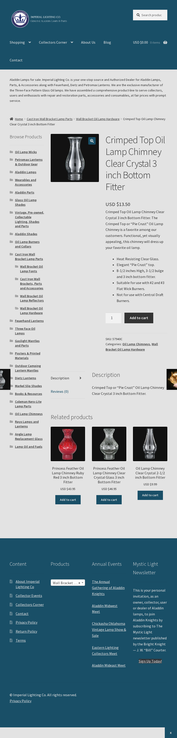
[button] (92, 141)
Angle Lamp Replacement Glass (29, 436)
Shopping (17, 42)
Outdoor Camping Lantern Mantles (28, 368)
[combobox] (68, 582)
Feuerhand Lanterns (29, 321)
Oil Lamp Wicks (26, 152)
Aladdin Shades (26, 234)
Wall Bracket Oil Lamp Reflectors (32, 298)
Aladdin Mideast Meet (109, 665)
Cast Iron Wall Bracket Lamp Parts (50, 119)
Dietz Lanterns (25, 378)
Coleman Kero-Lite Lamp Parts (28, 403)
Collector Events (29, 595)
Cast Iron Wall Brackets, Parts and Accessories (31, 283)
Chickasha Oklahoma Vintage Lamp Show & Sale (109, 629)
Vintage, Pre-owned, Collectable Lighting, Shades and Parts (29, 219)
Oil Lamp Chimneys (136, 344)
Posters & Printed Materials (27, 355)
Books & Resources (28, 394)
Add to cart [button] (68, 500)
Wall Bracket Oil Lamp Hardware (98, 119)
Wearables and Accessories (25, 182)
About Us (88, 42)
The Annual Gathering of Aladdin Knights (108, 587)
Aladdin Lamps (25, 172)
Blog (107, 42)
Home (19, 119)
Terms (21, 640)
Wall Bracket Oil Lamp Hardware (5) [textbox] (69, 583)
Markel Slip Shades (28, 386)
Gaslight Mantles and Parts (27, 343)
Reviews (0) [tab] (59, 391)
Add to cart (139, 317)
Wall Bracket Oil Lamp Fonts (31, 268)
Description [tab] (60, 378)
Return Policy (26, 631)
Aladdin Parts (24, 192)
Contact (16, 60)
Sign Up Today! (150, 661)
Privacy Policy (26, 622)
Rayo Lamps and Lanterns (27, 424)
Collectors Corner (53, 42)
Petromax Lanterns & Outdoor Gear (29, 161)
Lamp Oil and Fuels (28, 447)
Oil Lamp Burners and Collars (27, 244)
